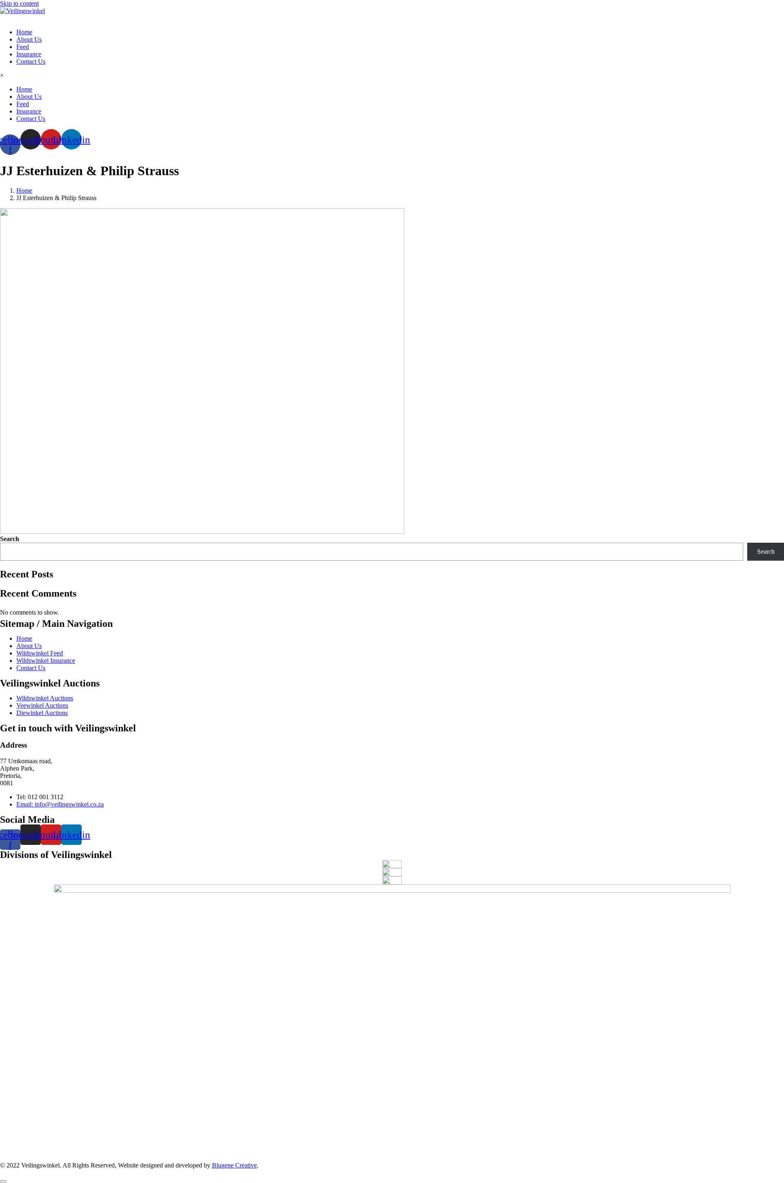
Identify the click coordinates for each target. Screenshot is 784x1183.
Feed (22, 46)
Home (24, 32)
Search (9, 538)
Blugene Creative (234, 1165)
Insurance (28, 54)
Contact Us (30, 61)
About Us (29, 39)
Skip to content (19, 3)
